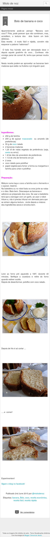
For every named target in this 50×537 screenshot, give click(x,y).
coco (14, 144)
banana (15, 497)
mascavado (27, 138)
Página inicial (7, 8)
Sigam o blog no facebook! (13, 483)
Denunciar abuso (36, 535)
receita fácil (18, 500)
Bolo (22, 497)
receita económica (38, 497)
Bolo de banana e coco (28, 21)
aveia (7, 152)
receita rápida (31, 500)
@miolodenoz (38, 493)
